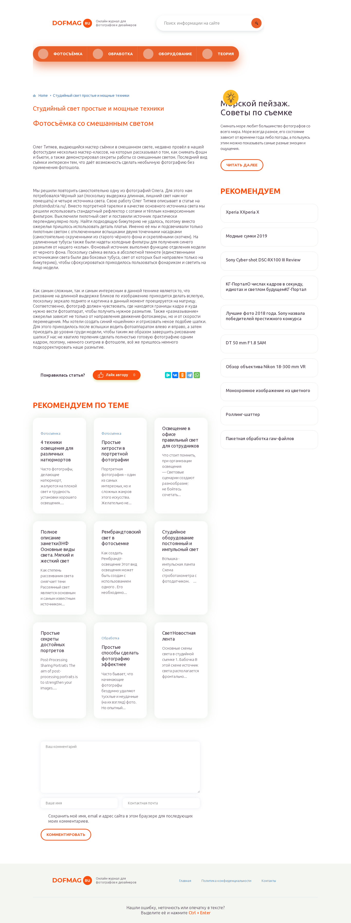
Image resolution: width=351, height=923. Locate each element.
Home (43, 95)
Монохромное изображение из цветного (268, 390)
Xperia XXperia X (242, 212)
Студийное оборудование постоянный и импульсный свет (180, 540)
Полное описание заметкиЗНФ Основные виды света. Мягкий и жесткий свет (58, 546)
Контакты (269, 880)
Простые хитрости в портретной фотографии (115, 451)
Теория (226, 54)
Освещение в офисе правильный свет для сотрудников (180, 437)
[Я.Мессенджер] (168, 375)
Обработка (120, 54)
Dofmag (71, 23)
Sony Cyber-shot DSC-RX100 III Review (263, 259)
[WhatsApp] (197, 375)
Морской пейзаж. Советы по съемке (256, 108)
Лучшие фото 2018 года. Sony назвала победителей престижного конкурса (265, 316)
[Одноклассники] (182, 375)
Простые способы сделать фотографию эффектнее (119, 655)
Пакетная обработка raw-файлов (260, 438)
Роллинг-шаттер (243, 414)
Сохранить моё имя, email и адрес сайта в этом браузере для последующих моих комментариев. (120, 818)
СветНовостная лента (179, 635)
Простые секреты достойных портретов (53, 641)
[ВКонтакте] (175, 375)
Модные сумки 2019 (246, 235)
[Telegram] (190, 375)
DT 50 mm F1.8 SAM (246, 342)
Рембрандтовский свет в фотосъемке (120, 537)
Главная (185, 880)
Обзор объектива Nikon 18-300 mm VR (266, 366)
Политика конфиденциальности (226, 880)
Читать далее (241, 165)
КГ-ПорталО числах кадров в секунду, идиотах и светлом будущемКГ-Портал (266, 286)
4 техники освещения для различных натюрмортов (57, 451)
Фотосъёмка (67, 54)
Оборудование (175, 54)
